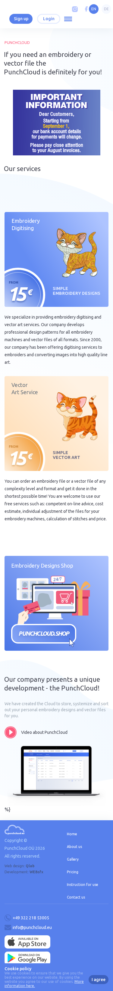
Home (72, 834)
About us (74, 847)
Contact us (76, 897)
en (93, 9)
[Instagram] (75, 9)
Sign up (21, 18)
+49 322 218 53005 (31, 917)
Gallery (73, 859)
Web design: (19, 866)
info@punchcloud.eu (32, 927)
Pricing (72, 872)
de (106, 9)
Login (49, 18)
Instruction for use (82, 885)
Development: (24, 872)
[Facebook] (86, 9)
